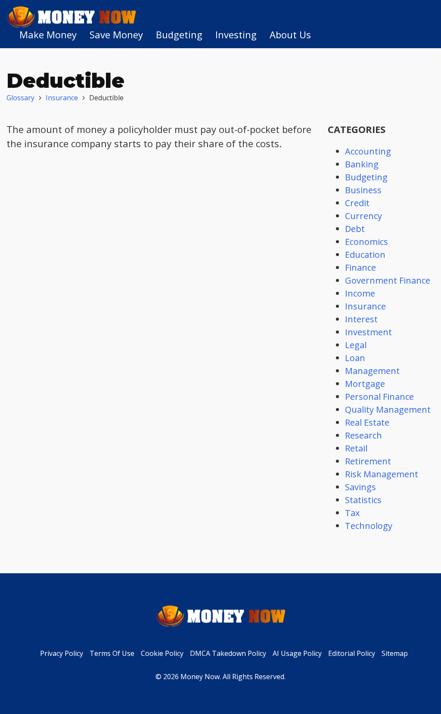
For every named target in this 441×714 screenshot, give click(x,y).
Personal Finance (379, 396)
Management (372, 371)
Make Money (48, 34)
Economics (366, 241)
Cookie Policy (162, 653)
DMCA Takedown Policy (228, 653)
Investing (236, 34)
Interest (361, 319)
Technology (368, 526)
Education (365, 254)
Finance (360, 267)
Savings (360, 487)
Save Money (116, 34)
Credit (357, 203)
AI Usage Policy (297, 653)
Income (360, 293)
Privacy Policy (61, 653)
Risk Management (381, 474)
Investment (368, 332)
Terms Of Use (112, 653)
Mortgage (365, 383)
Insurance (62, 97)
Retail (356, 448)
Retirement (368, 461)
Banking (362, 164)
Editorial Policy (351, 653)
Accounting (368, 151)
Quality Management (388, 409)
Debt (355, 229)
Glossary (20, 97)
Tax (352, 513)
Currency (363, 216)
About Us (290, 34)
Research (363, 435)
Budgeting (179, 34)
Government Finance (387, 280)
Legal (355, 345)
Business (363, 190)
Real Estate (367, 422)
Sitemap (395, 653)
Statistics (363, 500)
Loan (355, 358)
